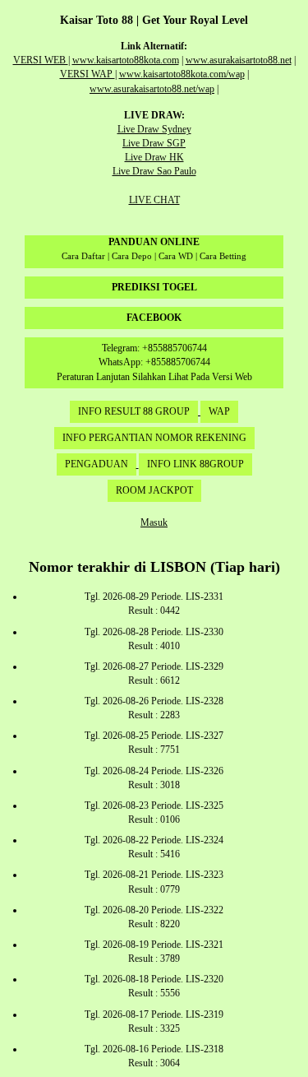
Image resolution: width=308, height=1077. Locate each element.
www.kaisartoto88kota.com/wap (182, 74)
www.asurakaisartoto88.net (239, 60)
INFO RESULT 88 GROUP (134, 411)
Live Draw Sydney (154, 129)
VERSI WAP (87, 74)
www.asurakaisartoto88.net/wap (152, 89)
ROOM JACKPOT (154, 490)
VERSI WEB (40, 60)
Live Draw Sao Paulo (154, 171)
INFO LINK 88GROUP (195, 464)
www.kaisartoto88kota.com (125, 60)
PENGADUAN (96, 464)
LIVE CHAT (154, 200)
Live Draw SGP (154, 143)
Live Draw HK (154, 157)
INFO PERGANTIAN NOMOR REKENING (154, 437)
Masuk (154, 522)
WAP (219, 411)
